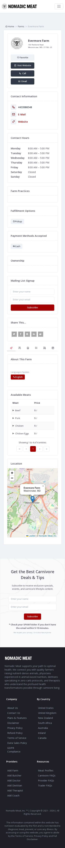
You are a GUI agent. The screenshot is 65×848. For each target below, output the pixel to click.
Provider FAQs (46, 780)
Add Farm (12, 770)
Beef (17, 410)
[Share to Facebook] (20, 334)
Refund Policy (15, 733)
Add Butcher (14, 775)
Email (23, 81)
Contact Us (13, 713)
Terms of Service (16, 738)
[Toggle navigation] (59, 6)
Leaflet (31, 535)
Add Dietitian (14, 785)
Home (10, 26)
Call (23, 73)
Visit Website (23, 65)
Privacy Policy (15, 728)
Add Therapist (15, 790)
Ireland (42, 733)
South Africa (45, 723)
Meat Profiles (45, 770)
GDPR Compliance (13, 749)
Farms (21, 26)
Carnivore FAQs (46, 775)
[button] (32, 499)
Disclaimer (13, 723)
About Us (12, 708)
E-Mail (22, 114)
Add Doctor (13, 780)
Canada (42, 738)
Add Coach (13, 795)
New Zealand (45, 718)
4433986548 (25, 107)
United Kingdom (47, 713)
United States (46, 708)
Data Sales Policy (17, 743)
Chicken (19, 425)
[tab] (11, 348)
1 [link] (33, 448)
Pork (17, 418)
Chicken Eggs (22, 433)
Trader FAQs (45, 785)
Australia (43, 728)
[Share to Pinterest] (27, 334)
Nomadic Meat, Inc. (48, 535)
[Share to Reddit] (40, 334)
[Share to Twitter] (14, 334)
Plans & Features (17, 718)
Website (23, 121)
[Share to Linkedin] (34, 334)
